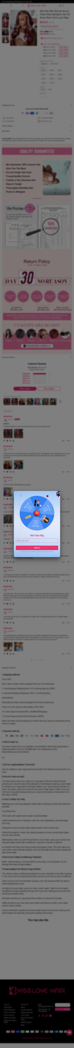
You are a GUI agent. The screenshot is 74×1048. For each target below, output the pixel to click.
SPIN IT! (37, 548)
